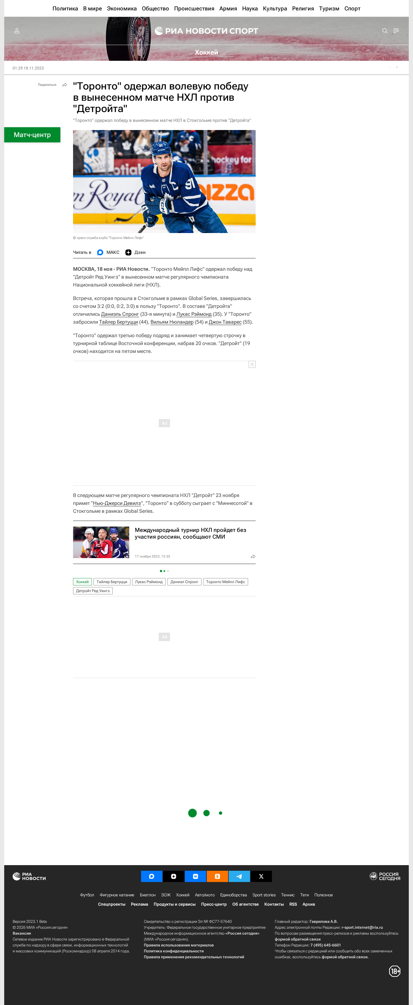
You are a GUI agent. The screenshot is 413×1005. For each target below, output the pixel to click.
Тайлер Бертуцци (118, 322)
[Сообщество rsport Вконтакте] (195, 876)
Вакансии (22, 933)
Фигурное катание (117, 894)
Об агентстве (245, 904)
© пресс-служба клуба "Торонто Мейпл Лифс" (108, 238)
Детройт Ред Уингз (93, 590)
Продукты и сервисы (175, 904)
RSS (293, 904)
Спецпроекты (111, 904)
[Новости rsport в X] (261, 876)
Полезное (323, 894)
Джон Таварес (225, 322)
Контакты (274, 904)
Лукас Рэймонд (194, 314)
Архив (309, 904)
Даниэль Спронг (120, 314)
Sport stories (264, 894)
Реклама (139, 904)
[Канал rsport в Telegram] (239, 876)
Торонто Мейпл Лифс (225, 581)
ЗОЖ (166, 894)
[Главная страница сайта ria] (187, 31)
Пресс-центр (214, 904)
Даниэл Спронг (184, 581)
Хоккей (82, 581)
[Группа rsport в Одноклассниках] (217, 876)
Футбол (87, 894)
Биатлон (148, 894)
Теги (304, 894)
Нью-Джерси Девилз (117, 503)
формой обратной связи (298, 939)
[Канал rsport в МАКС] (151, 876)
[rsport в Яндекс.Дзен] (173, 876)
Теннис (288, 894)
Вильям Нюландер (172, 322)
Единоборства (233, 894)
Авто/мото (205, 894)
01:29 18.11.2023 (28, 68)
